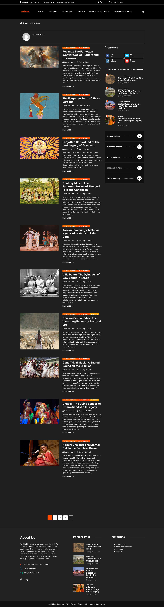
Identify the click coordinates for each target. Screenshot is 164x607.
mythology (67, 12)
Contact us (120, 549)
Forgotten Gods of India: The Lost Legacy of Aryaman (81, 143)
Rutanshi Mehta (69, 62)
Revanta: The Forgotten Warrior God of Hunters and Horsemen (80, 55)
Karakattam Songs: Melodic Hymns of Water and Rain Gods (80, 233)
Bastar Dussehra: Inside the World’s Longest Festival (48, 2)
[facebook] (95, 2)
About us (119, 552)
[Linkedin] (103, 2)
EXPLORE (52, 12)
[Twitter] (98, 2)
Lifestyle (94, 314)
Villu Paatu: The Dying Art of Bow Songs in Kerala (81, 276)
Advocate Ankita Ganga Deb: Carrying (92, 589)
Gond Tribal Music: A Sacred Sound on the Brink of (81, 364)
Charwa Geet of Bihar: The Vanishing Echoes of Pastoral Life (81, 321)
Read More (66, 86)
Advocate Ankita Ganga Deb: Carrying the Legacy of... (130, 120)
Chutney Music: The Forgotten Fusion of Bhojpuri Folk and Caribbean (81, 186)
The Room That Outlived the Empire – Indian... (129, 92)
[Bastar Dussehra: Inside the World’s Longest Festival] (78, 571)
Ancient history (70, 48)
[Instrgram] (101, 2)
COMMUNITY (93, 12)
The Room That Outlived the (93, 559)
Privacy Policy (121, 544)
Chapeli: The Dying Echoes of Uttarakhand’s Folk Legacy (81, 405)
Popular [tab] (124, 70)
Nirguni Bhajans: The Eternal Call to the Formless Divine (81, 446)
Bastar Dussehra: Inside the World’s (91, 573)
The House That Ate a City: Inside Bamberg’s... (130, 79)
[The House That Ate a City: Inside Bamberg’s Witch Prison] (78, 547)
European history (124, 76)
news (106, 12)
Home (40, 12)
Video (80, 12)
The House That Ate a (94, 547)
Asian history (83, 48)
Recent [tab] (112, 70)
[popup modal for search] (140, 12)
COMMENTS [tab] (137, 70)
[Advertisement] (61, 499)
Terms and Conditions (124, 547)
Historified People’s (123, 12)
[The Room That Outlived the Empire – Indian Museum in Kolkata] (78, 559)
